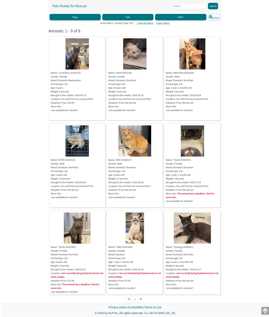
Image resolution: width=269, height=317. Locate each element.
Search (213, 6)
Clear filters (163, 23)
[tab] (69, 6)
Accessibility (135, 307)
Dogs (75, 17)
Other (181, 17)
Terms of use (152, 307)
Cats (128, 17)
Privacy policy (118, 307)
